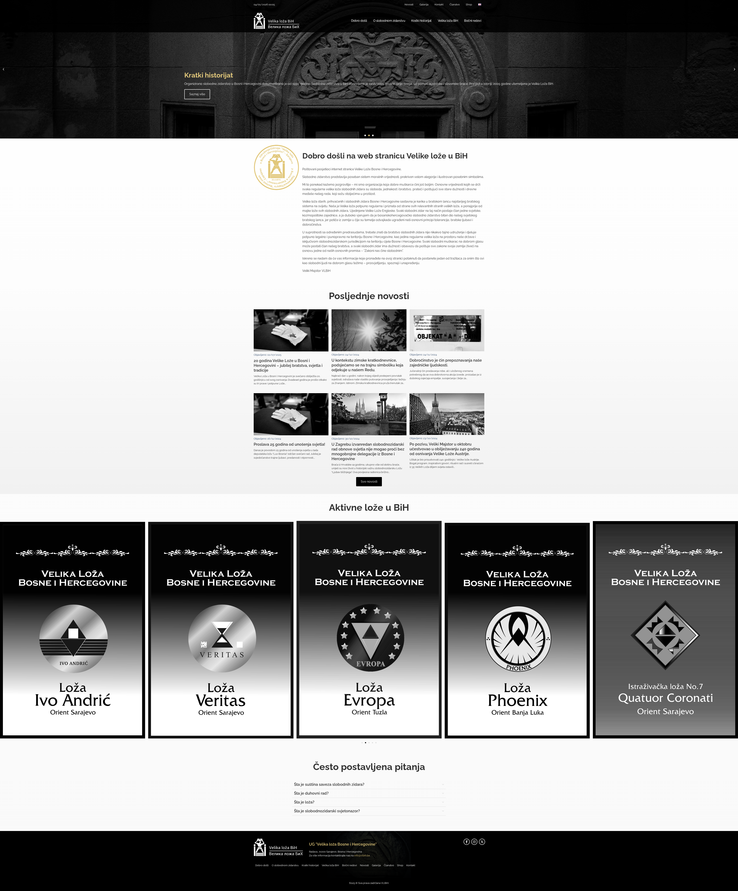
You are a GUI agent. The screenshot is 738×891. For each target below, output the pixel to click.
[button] (3, 69)
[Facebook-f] (467, 842)
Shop (469, 4)
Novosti (409, 4)
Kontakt (439, 4)
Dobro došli (359, 21)
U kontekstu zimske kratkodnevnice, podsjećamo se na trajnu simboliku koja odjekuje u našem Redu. (367, 365)
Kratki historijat (421, 21)
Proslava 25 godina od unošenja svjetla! (289, 444)
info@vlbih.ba (362, 855)
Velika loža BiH (448, 21)
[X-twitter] (482, 842)
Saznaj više (290, 94)
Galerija (424, 4)
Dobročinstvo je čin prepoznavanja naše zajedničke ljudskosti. (446, 362)
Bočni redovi (472, 21)
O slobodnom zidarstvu (389, 21)
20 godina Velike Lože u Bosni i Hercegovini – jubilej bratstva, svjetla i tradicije (288, 365)
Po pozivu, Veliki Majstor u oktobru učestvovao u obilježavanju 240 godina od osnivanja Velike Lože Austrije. (445, 449)
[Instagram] (474, 842)
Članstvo (455, 4)
